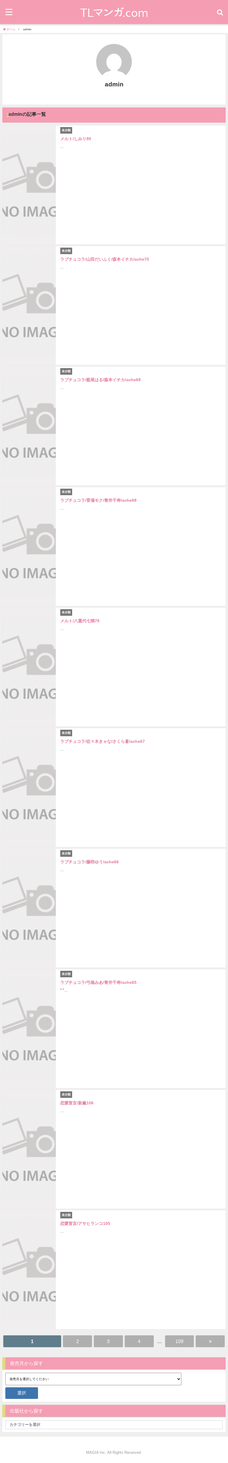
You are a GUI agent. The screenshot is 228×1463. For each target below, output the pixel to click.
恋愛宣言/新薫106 (77, 1103)
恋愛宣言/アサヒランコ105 (85, 1223)
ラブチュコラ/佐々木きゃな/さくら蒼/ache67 (102, 741)
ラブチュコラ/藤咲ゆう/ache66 (89, 862)
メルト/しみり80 (75, 139)
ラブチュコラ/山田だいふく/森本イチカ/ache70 (104, 259)
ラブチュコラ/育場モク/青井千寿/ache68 (98, 500)
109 (179, 1341)
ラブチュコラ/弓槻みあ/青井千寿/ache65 (98, 982)
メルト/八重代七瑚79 (79, 621)
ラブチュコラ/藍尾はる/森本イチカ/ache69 (100, 380)
